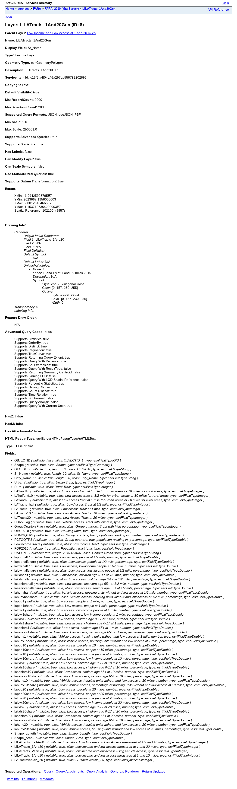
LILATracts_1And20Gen (98, 8)
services (23, 8)
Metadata (47, 779)
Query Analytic (97, 771)
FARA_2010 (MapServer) (62, 8)
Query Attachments (70, 771)
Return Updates (153, 771)
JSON (9, 17)
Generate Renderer (124, 771)
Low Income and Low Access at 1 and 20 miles (61, 33)
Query (48, 771)
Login (225, 3)
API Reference (218, 9)
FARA (37, 8)
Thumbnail (29, 779)
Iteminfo (13, 779)
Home (10, 8)
